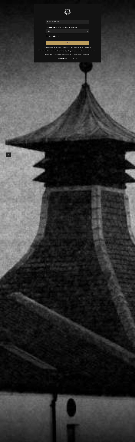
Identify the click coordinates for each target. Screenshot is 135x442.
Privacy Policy (86, 54)
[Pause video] (8, 154)
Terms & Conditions (74, 54)
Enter (67, 43)
